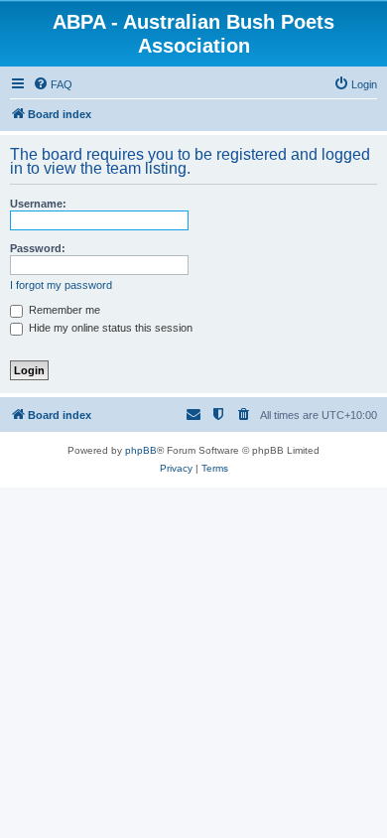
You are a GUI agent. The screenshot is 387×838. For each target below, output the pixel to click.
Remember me (63, 310)
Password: (37, 248)
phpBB (141, 450)
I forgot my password (61, 285)
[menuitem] (52, 84)
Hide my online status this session (109, 328)
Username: (38, 204)
